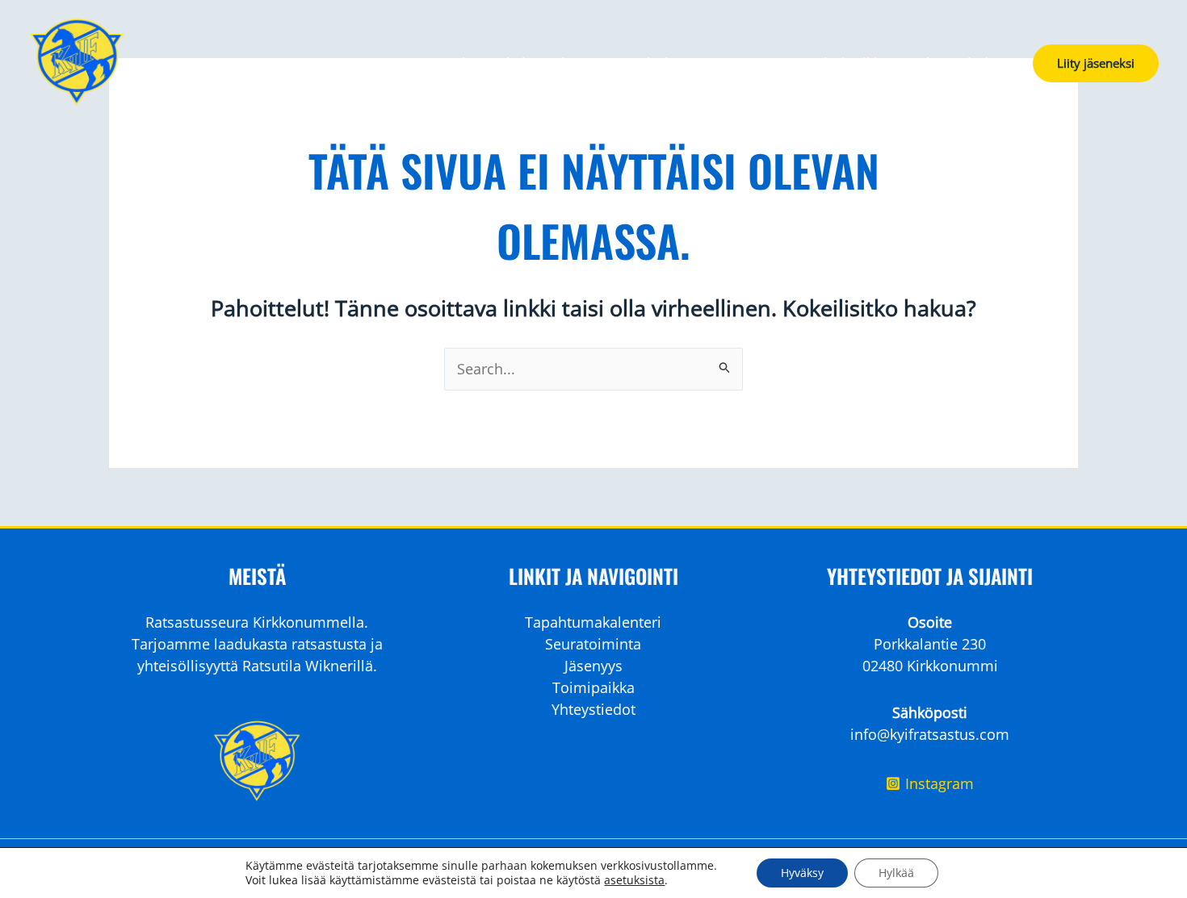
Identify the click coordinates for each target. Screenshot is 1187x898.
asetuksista (634, 880)
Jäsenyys (748, 63)
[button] (1096, 63)
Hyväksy (802, 872)
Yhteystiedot (960, 63)
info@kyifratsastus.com (929, 734)
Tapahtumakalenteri (497, 63)
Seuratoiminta (642, 63)
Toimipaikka (848, 63)
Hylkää (896, 872)
